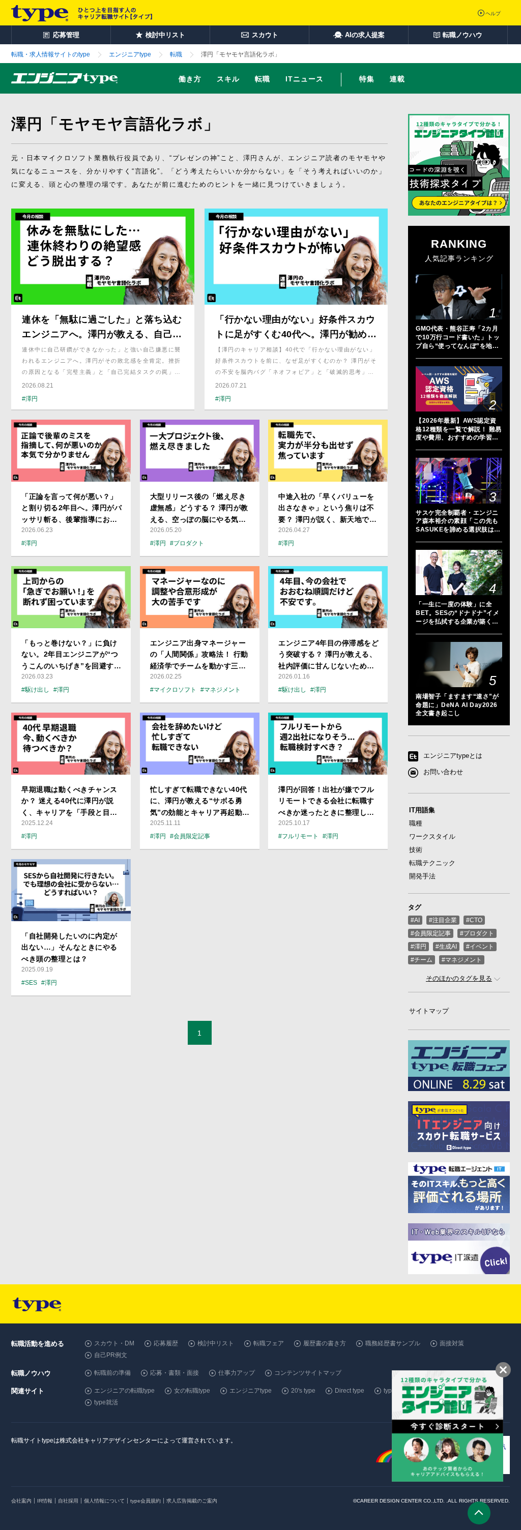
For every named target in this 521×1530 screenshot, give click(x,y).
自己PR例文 (110, 1355)
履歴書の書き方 (324, 1343)
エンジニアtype (250, 1390)
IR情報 (44, 1501)
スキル (228, 79)
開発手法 (422, 876)
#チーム (421, 959)
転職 (262, 79)
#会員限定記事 (431, 933)
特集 (366, 79)
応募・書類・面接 (174, 1372)
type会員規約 (145, 1501)
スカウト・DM (114, 1343)
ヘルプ (493, 13)
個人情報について (104, 1501)
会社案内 (21, 1501)
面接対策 (452, 1343)
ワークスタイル (432, 836)
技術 (415, 850)
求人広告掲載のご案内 (191, 1501)
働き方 (190, 79)
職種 (415, 823)
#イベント (480, 946)
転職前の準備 (112, 1372)
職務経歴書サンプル (392, 1343)
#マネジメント (462, 959)
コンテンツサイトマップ (307, 1372)
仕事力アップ (236, 1372)
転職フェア (268, 1343)
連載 (397, 79)
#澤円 (418, 946)
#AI (415, 920)
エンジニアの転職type (124, 1390)
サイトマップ (429, 1011)
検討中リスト (215, 1343)
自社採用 (68, 1501)
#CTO (474, 920)
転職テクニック (432, 863)
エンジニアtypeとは (452, 756)
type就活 (106, 1402)
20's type (303, 1390)
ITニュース (304, 79)
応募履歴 (166, 1343)
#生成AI (446, 946)
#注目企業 (443, 920)
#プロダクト (477, 933)
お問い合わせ (443, 772)
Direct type (349, 1390)
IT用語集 (422, 810)
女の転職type (192, 1390)
